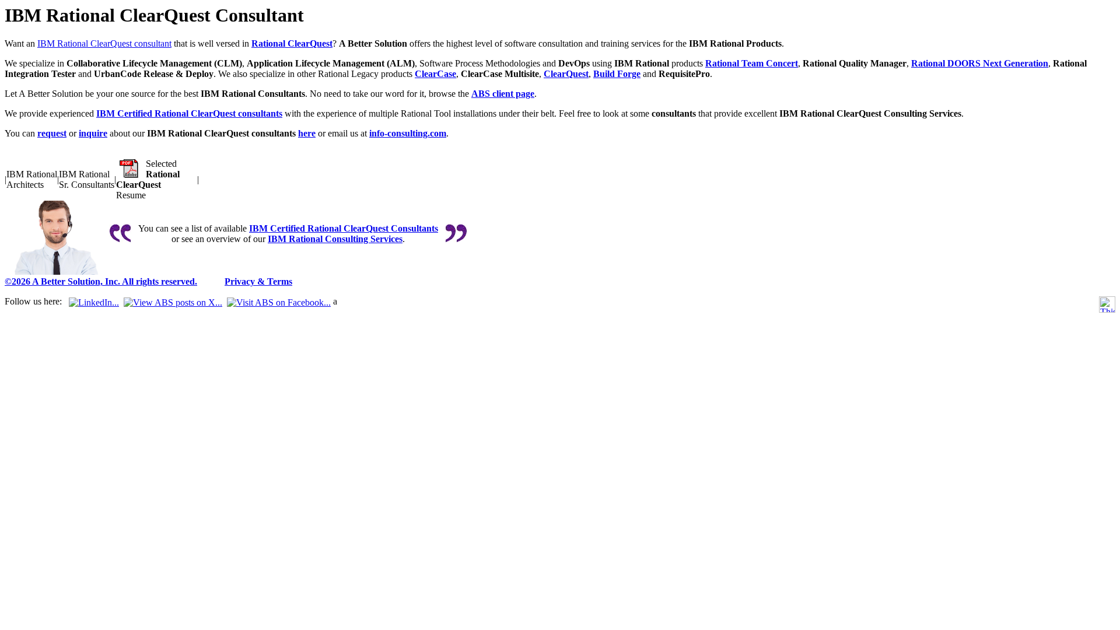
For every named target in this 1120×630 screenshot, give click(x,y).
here (307, 133)
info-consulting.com (407, 133)
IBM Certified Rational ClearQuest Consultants (343, 228)
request (51, 133)
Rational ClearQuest (291, 43)
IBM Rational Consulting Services (335, 239)
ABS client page (502, 94)
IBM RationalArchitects (31, 179)
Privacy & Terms (258, 281)
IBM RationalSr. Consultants (86, 179)
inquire (93, 133)
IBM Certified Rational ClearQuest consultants (189, 113)
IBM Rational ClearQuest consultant (104, 43)
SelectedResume (148, 179)
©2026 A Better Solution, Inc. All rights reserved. (101, 281)
